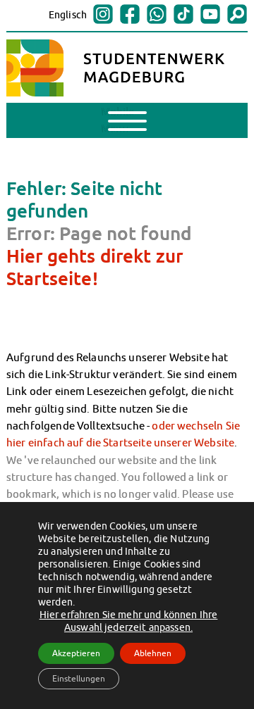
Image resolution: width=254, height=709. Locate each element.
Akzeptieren (76, 653)
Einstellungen (78, 678)
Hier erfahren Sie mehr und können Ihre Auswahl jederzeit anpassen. (129, 621)
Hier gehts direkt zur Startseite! (94, 266)
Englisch (68, 14)
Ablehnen (152, 653)
